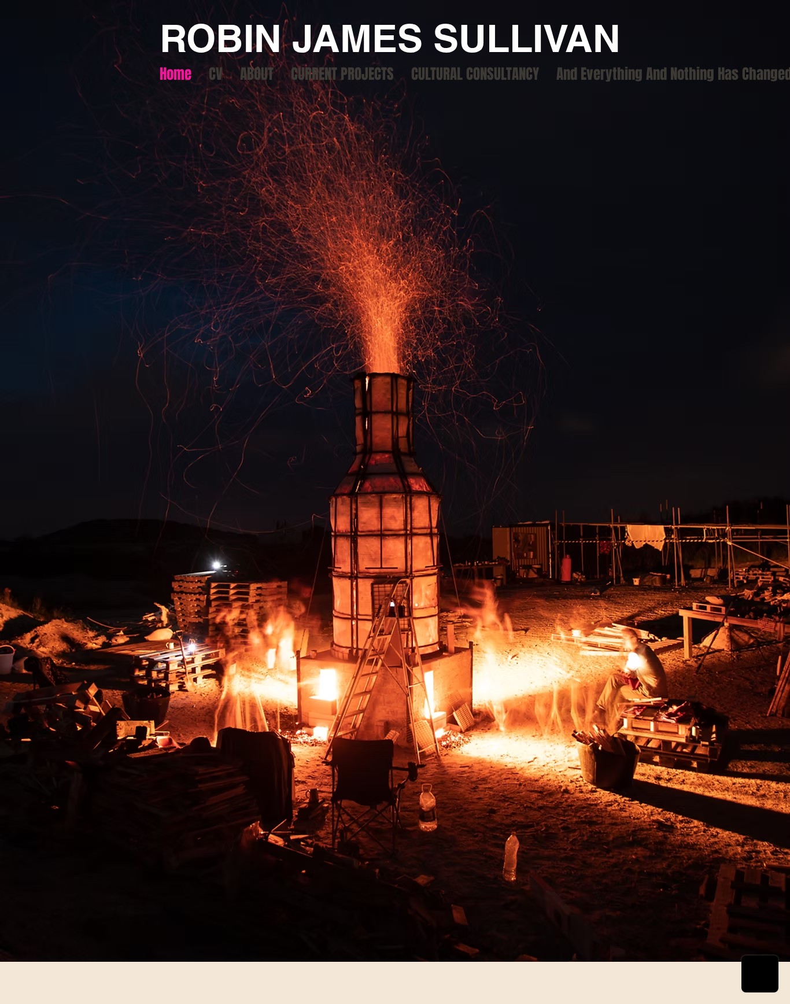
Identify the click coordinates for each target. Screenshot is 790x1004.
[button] (342, 74)
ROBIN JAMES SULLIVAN (390, 38)
